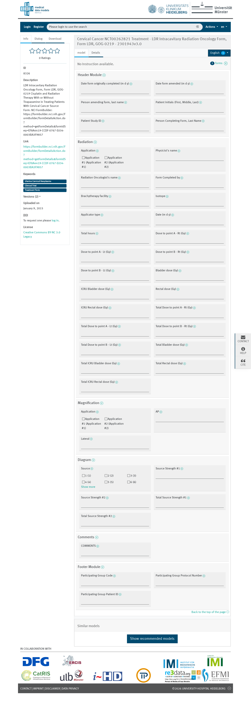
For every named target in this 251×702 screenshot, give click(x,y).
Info (25, 38)
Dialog (38, 38)
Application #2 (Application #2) (114, 162)
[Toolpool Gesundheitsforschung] (143, 680)
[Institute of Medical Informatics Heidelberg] (179, 665)
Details (96, 52)
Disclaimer (52, 688)
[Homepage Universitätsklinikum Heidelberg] (168, 8)
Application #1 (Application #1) (91, 162)
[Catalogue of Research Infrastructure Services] (36, 680)
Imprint (38, 688)
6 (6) (133, 482)
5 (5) (111, 482)
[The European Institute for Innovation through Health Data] (107, 680)
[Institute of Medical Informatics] (215, 665)
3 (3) (133, 475)
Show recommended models (152, 639)
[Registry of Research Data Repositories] (186, 680)
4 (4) (88, 482)
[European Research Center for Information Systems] (71, 665)
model (81, 52)
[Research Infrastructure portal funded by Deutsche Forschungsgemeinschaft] (36, 665)
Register (39, 27)
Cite (243, 364)
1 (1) (88, 475)
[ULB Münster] (71, 680)
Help (243, 353)
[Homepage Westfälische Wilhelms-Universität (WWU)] (211, 7)
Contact (25, 688)
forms (218, 63)
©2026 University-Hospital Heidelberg (198, 688)
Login (27, 27)
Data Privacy (70, 688)
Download (55, 38)
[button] (219, 53)
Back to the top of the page (208, 612)
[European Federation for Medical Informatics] (215, 680)
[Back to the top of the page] (229, 688)
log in (55, 220)
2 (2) (111, 475)
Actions (211, 27)
